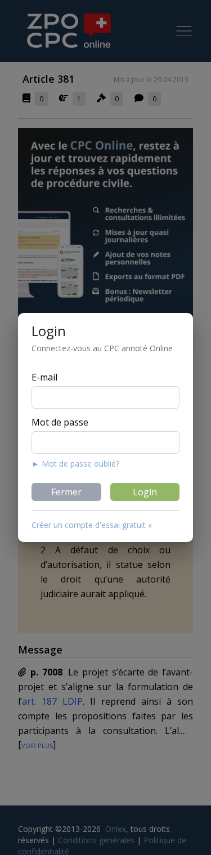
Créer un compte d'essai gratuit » (92, 525)
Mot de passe (60, 422)
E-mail (44, 377)
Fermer (66, 492)
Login (145, 492)
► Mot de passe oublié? (75, 463)
